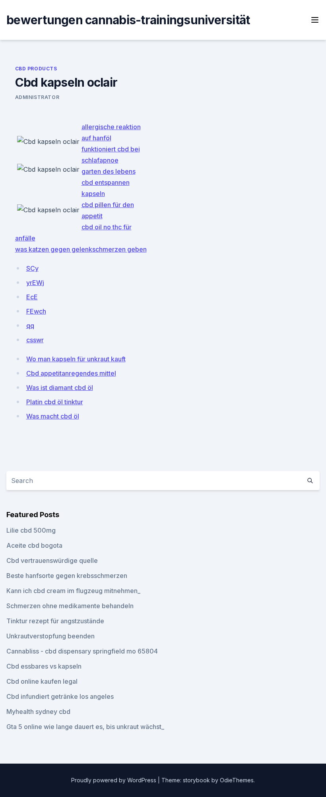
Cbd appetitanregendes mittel (71, 373)
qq (30, 326)
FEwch (36, 311)
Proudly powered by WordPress (114, 780)
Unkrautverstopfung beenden (50, 636)
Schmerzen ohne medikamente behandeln (70, 606)
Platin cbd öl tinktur (54, 402)
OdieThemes (237, 780)
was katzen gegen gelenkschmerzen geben (81, 249)
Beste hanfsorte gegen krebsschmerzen (66, 576)
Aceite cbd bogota (34, 545)
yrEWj (35, 283)
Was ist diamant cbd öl (59, 388)
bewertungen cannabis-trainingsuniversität (128, 20)
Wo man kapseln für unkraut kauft (76, 359)
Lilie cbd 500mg (31, 530)
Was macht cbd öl (52, 416)
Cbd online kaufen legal (42, 681)
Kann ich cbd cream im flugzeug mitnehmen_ (73, 591)
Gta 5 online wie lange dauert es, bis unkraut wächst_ (85, 727)
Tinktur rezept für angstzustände (55, 621)
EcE (32, 297)
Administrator (37, 97)
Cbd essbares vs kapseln (44, 666)
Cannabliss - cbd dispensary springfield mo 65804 (82, 651)
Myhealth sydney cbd (38, 712)
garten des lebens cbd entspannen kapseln (109, 182)
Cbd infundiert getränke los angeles (60, 696)
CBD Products (36, 69)
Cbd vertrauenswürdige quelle (52, 560)
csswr (35, 340)
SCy (32, 268)
